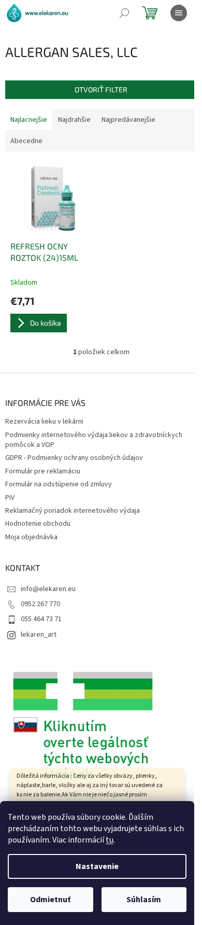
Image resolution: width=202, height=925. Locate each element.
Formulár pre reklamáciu (42, 471)
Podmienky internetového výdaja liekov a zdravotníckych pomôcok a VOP (93, 440)
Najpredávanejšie (128, 120)
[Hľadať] (124, 13)
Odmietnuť (50, 899)
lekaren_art (38, 634)
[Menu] (178, 13)
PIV (10, 498)
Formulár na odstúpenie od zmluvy (58, 484)
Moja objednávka (31, 537)
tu (109, 840)
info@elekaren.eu (48, 589)
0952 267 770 (40, 604)
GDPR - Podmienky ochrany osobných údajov (74, 458)
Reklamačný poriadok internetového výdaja (72, 511)
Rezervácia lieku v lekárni (44, 421)
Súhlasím (143, 899)
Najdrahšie (74, 120)
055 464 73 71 (41, 619)
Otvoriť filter (101, 89)
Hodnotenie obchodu (37, 523)
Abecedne (26, 141)
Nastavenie (97, 866)
